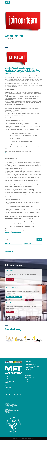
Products (28, 362)
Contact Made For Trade (32, 366)
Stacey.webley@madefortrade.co (14, 152)
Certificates (7, 403)
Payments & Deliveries (32, 371)
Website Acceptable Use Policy (11, 408)
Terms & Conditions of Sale (10, 404)
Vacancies (28, 369)
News (13, 38)
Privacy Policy (7, 409)
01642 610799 (8, 387)
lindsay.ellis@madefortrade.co (13, 232)
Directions (7, 385)
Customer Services (31, 364)
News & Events (29, 367)
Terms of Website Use (9, 406)
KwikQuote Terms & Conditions (11, 405)
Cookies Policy (8, 412)
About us (28, 361)
